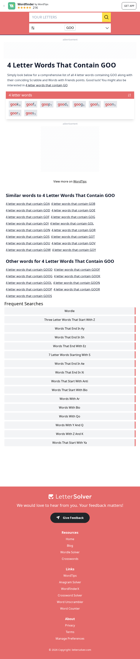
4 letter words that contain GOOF (77, 270)
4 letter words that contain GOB (73, 204)
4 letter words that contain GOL (72, 223)
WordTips (80, 181)
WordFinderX (70, 589)
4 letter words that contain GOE (73, 210)
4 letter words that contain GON (28, 230)
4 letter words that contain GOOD (29, 270)
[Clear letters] (98, 17)
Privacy (70, 625)
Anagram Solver (70, 582)
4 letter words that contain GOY (74, 250)
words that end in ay (69, 328)
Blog (70, 546)
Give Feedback (73, 518)
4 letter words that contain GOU (28, 243)
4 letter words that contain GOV (74, 243)
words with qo (69, 416)
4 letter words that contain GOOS (29, 296)
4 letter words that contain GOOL (29, 283)
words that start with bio (70, 390)
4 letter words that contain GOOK (77, 276)
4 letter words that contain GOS (28, 237)
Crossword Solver (70, 595)
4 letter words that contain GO (47, 85)
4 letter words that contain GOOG (29, 276)
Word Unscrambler (70, 602)
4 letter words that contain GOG (73, 217)
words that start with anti (69, 381)
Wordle (70, 311)
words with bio (69, 407)
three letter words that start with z (69, 320)
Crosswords (70, 559)
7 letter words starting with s (69, 355)
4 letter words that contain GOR (74, 230)
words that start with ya (69, 443)
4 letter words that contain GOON (76, 283)
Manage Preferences (70, 639)
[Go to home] (70, 496)
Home (70, 539)
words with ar (70, 399)
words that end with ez (69, 346)
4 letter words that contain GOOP (29, 289)
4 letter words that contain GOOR (77, 289)
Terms (70, 632)
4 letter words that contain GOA (28, 204)
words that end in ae (69, 364)
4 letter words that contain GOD (28, 210)
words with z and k (69, 434)
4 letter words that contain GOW (28, 250)
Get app (129, 5)
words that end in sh (69, 337)
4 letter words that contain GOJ (27, 223)
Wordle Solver (70, 552)
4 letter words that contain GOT (73, 237)
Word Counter (70, 609)
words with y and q (69, 425)
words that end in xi (69, 372)
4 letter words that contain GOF (27, 217)
